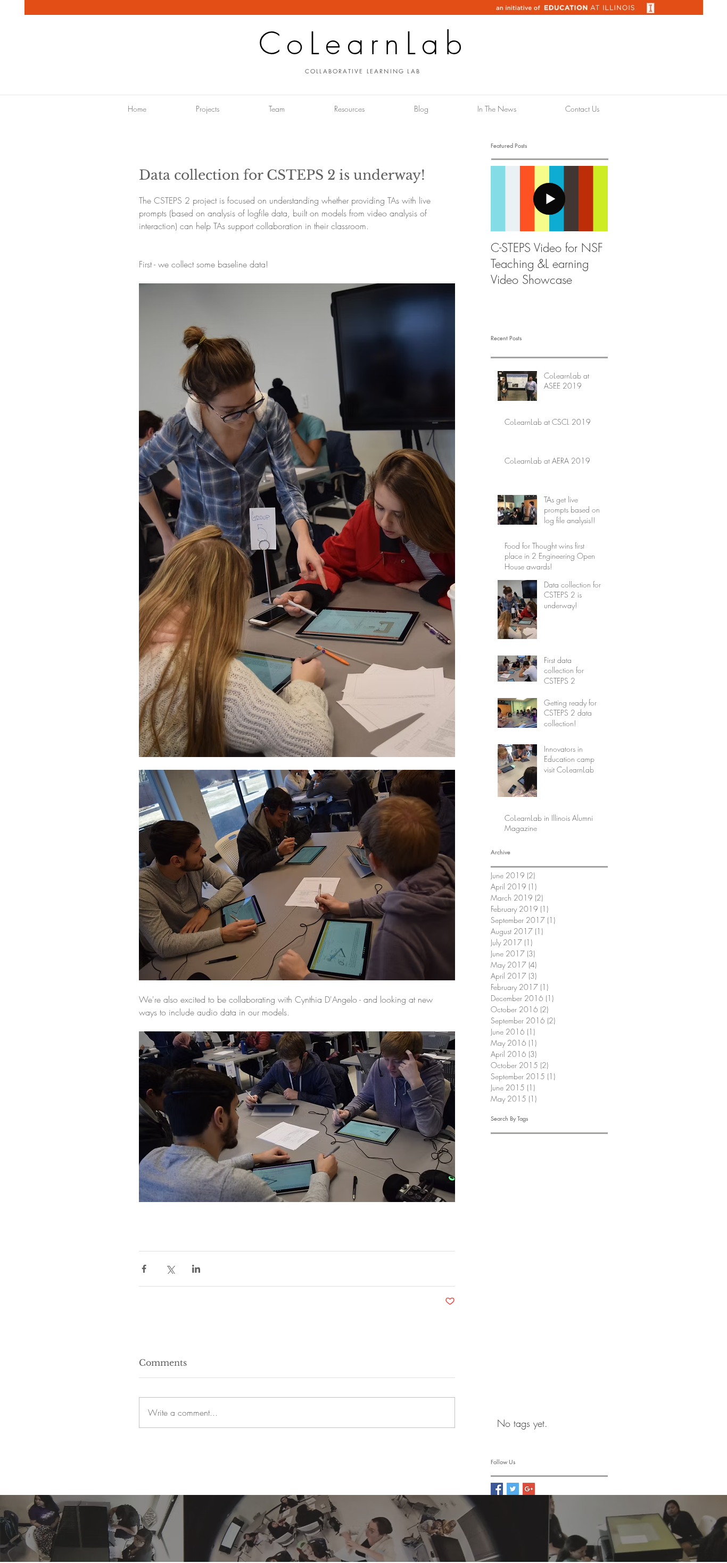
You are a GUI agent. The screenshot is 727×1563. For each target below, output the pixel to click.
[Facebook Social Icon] (497, 1489)
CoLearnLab (363, 43)
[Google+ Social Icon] (529, 1489)
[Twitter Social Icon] (513, 1489)
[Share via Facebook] (144, 1269)
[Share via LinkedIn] (196, 1269)
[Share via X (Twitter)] (170, 1269)
